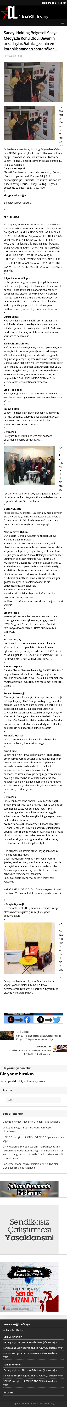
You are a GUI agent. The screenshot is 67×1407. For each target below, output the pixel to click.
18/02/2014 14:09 (13, 55)
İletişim (62, 2)
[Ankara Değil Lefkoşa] (24, 17)
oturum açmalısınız (36, 1081)
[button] (62, 22)
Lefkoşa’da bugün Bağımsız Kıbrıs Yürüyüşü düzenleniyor (33, 1347)
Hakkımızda (49, 2)
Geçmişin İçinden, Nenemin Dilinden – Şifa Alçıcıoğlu (31, 1121)
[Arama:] (33, 1100)
